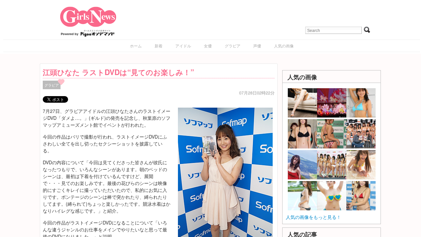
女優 (208, 45)
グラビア (232, 45)
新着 (158, 45)
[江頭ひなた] (225, 178)
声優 (257, 45)
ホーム (136, 45)
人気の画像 (284, 45)
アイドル (183, 45)
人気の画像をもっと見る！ (313, 217)
